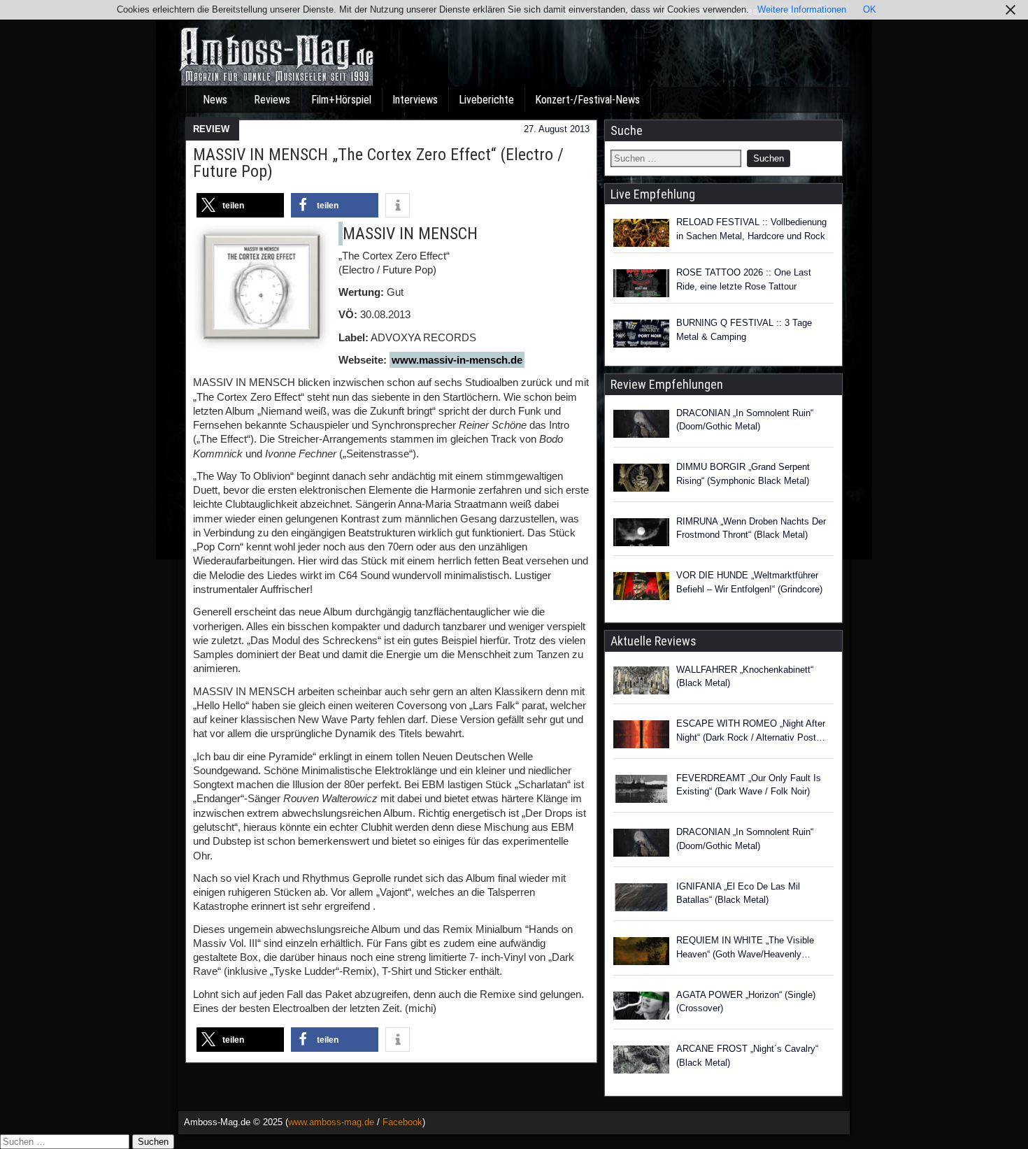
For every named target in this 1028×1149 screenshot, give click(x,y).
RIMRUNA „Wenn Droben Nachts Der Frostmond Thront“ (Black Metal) (751, 528)
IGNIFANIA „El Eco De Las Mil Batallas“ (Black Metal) (738, 893)
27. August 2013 (557, 129)
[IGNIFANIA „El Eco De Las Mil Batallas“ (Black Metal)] (641, 899)
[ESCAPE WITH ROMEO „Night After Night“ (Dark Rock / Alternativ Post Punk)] (641, 736)
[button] (240, 205)
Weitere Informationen (801, 9)
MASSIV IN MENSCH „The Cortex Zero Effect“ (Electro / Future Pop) (378, 163)
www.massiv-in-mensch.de (457, 360)
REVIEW (211, 129)
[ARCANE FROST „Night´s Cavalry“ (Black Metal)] (641, 1061)
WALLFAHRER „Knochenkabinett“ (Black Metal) (744, 676)
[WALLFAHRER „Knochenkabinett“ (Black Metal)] (641, 682)
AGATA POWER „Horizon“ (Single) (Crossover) (745, 1002)
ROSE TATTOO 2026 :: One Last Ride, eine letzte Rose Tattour (743, 279)
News (215, 99)
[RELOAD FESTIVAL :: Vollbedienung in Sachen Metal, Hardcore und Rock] (641, 233)
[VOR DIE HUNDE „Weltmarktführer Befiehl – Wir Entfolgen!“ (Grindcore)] (641, 588)
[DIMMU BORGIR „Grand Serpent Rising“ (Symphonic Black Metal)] (641, 480)
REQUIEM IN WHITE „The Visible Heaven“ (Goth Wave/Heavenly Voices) (745, 948)
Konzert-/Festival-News (587, 99)
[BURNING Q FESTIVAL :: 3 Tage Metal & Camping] (641, 334)
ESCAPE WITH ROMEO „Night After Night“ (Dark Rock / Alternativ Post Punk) (750, 731)
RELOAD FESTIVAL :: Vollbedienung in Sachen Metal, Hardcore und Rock (751, 229)
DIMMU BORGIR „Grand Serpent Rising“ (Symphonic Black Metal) (743, 474)
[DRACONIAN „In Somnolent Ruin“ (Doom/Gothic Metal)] (641, 426)
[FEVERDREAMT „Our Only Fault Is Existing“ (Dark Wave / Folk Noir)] (641, 791)
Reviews (272, 99)
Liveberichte (486, 99)
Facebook (402, 1122)
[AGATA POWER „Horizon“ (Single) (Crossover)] (641, 1008)
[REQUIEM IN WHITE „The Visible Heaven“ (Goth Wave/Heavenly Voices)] (641, 953)
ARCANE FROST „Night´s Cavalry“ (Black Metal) (747, 1055)
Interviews (415, 99)
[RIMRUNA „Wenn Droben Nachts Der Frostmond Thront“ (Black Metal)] (641, 534)
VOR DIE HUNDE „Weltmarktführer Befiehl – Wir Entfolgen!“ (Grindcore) (749, 582)
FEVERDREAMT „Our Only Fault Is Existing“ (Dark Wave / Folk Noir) (748, 785)
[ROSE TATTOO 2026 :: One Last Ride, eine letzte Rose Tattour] (641, 283)
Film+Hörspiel (341, 99)
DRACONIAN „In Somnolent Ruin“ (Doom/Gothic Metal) (744, 420)
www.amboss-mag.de (331, 1122)
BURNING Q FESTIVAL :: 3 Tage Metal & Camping (744, 329)
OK (869, 9)
